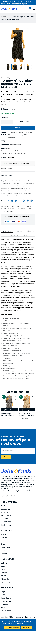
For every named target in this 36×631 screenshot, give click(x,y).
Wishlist (4, 595)
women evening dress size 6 (21, 188)
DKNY (3, 569)
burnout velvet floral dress (10, 183)
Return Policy (6, 515)
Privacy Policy (6, 522)
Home (3, 17)
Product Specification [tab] (24, 231)
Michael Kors (6, 579)
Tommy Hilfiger (6, 78)
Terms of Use (6, 519)
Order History (6, 598)
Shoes (3, 544)
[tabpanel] (18, 308)
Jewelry (4, 554)
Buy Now (18, 128)
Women (4, 534)
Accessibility (5, 512)
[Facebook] (11, 496)
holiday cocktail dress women (16, 196)
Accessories (5, 547)
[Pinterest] (15, 496)
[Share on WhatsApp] (24, 201)
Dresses (12, 178)
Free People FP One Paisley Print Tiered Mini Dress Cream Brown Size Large (27, 416)
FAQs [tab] (25, 235)
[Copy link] (32, 201)
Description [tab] (7, 231)
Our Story (4, 506)
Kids (2, 541)
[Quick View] (15, 397)
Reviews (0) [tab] (14, 235)
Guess (3, 576)
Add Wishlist (7, 168)
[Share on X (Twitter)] (12, 201)
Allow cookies (26, 627)
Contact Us (5, 509)
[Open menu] (33, 8)
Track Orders (6, 601)
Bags (3, 550)
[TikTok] (7, 496)
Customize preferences (12, 627)
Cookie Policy (6, 525)
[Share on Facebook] (8, 201)
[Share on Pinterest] (16, 201)
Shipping (4, 604)
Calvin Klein (5, 563)
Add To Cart (24, 122)
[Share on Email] (28, 201)
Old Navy (4, 573)
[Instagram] (3, 496)
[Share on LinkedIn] (20, 201)
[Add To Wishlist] (15, 400)
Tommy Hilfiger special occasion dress (15, 191)
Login (3, 592)
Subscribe (6, 457)
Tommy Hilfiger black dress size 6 (17, 181)
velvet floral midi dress (14, 186)
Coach (3, 566)
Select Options (10, 410)
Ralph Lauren (6, 582)
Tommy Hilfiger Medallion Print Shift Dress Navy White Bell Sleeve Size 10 (8, 416)
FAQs (3, 608)
